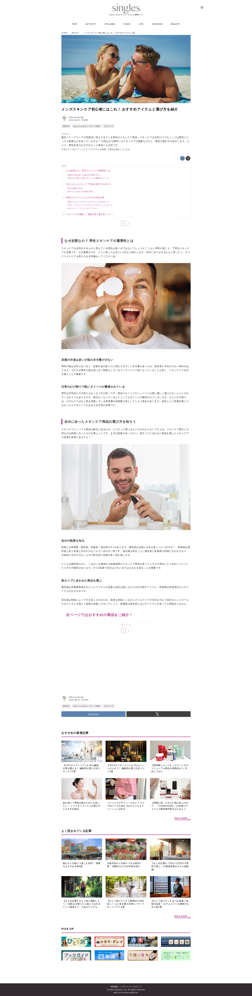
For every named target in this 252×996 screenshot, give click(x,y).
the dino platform (129, 992)
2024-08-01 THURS (79, 120)
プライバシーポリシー (131, 986)
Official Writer (76, 117)
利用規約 (114, 986)
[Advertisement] (93, 670)
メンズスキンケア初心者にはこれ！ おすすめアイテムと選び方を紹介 (119, 109)
